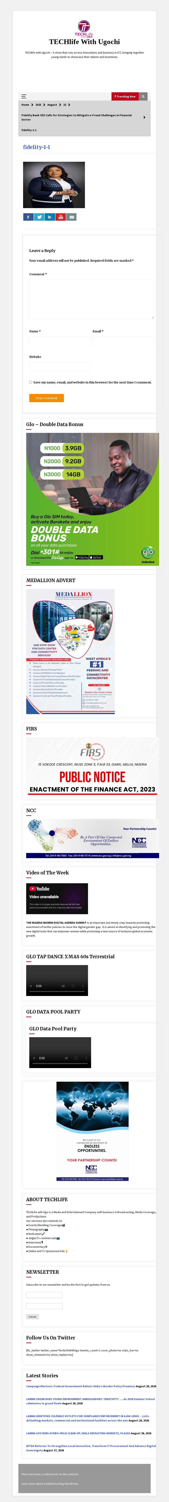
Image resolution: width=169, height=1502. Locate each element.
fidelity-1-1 (36, 147)
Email (98, 331)
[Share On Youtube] (60, 217)
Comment (38, 274)
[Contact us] (71, 217)
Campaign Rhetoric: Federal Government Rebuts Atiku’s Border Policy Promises (80, 1386)
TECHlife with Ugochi (84, 42)
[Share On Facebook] (28, 217)
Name (35, 331)
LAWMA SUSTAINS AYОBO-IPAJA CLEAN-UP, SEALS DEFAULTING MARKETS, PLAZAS (78, 1433)
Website (35, 357)
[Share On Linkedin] (50, 217)
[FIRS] (92, 766)
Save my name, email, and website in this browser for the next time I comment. (92, 382)
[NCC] (92, 838)
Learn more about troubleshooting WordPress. (50, 1484)
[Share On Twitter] (39, 217)
